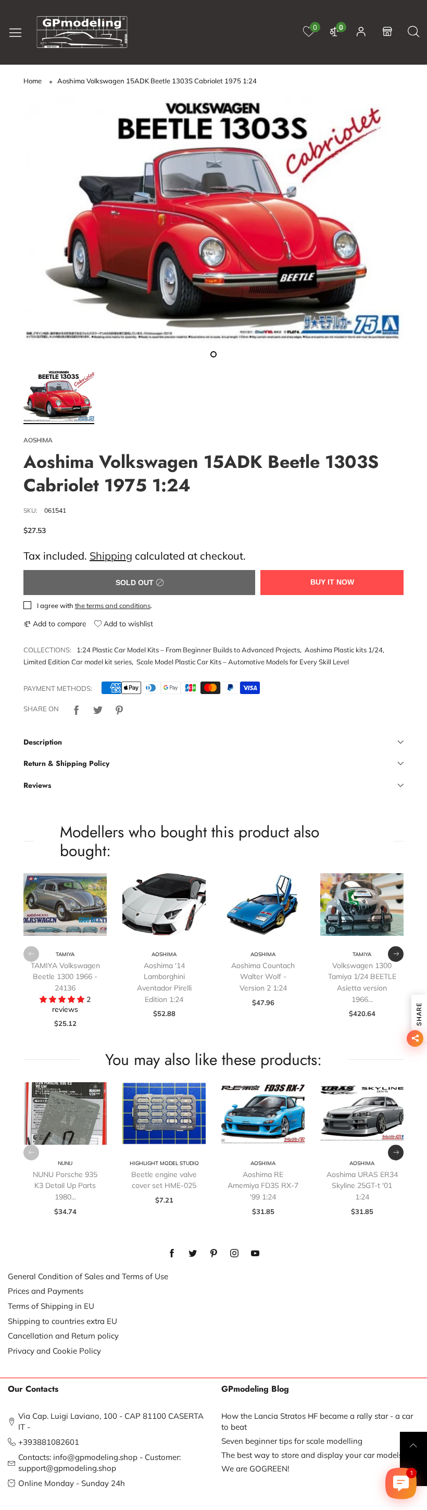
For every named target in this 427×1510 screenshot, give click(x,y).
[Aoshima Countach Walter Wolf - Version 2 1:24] (263, 904)
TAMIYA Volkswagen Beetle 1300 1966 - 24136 (65, 977)
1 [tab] (213, 354)
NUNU (65, 1163)
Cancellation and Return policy (63, 1336)
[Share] (76, 709)
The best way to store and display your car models (312, 1455)
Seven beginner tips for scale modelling (291, 1441)
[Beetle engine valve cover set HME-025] (164, 1113)
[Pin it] (119, 709)
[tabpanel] (213, 221)
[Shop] (387, 32)
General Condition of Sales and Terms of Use (88, 1276)
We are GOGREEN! (255, 1469)
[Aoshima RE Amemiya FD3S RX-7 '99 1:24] (263, 1113)
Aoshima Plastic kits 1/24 (344, 650)
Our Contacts (33, 1389)
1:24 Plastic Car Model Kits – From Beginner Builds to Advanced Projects (188, 650)
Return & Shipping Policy (66, 763)
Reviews (37, 785)
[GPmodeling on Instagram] (234, 1253)
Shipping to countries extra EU (62, 1321)
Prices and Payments (45, 1291)
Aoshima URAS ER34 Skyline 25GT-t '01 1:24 (362, 1186)
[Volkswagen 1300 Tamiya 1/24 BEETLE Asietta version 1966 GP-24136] (362, 904)
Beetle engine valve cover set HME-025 (164, 1180)
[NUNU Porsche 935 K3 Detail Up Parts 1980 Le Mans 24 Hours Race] (65, 1113)
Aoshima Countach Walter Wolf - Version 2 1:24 (263, 977)
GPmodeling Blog (255, 1389)
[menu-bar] (19, 32)
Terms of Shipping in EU (51, 1306)
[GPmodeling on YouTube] (255, 1253)
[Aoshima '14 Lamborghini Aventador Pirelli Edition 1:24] (164, 904)
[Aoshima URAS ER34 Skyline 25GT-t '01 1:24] (362, 1113)
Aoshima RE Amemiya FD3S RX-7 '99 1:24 (263, 1186)
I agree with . (94, 605)
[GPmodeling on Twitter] (192, 1253)
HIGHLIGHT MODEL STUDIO (164, 1163)
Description (42, 742)
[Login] (361, 32)
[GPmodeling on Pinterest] (213, 1253)
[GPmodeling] (82, 32)
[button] (31, 954)
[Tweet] (98, 709)
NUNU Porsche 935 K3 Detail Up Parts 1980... (65, 1186)
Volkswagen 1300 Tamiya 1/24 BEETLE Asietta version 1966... (362, 982)
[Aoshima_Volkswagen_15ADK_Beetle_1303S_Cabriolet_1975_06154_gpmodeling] (213, 221)
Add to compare (58, 623)
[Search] (413, 32)
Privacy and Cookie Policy (54, 1351)
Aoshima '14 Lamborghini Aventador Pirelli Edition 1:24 (164, 982)
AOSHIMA (38, 440)
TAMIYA (65, 954)
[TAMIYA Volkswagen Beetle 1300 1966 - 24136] (65, 904)
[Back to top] (413, 1445)
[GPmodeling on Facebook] (172, 1253)
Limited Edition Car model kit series (77, 662)
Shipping (111, 555)
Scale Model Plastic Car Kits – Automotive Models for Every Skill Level (242, 662)
